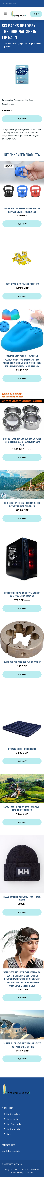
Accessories (19, 100)
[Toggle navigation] (5, 13)
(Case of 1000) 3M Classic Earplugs (22, 284)
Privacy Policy (17, 1172)
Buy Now (22, 119)
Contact (15, 1169)
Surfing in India (13, 1129)
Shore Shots (12, 1119)
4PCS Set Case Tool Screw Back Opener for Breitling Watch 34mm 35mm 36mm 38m (22, 442)
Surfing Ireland (13, 1114)
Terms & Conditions (30, 1169)
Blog (8, 1134)
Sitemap (29, 1172)
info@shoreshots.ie (9, 4)
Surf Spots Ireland (14, 1124)
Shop (36, 14)
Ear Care (29, 100)
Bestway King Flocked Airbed (22, 748)
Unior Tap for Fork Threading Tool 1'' (22, 662)
